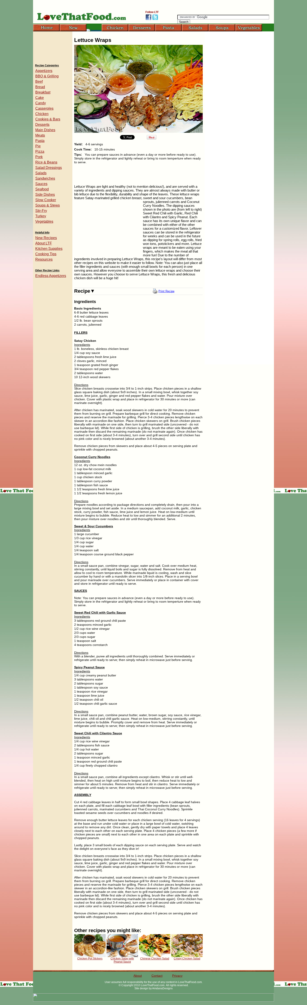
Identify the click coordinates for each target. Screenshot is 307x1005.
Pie (38, 146)
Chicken (42, 114)
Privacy (177, 975)
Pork (39, 157)
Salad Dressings (48, 168)
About (137, 975)
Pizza (39, 151)
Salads (41, 173)
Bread (40, 87)
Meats (40, 135)
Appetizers (43, 71)
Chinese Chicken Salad (154, 958)
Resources (44, 259)
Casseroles (44, 108)
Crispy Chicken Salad (187, 958)
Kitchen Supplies (48, 249)
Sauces (41, 184)
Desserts (42, 124)
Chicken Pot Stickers (89, 958)
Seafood (42, 189)
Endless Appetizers (50, 276)
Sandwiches (45, 178)
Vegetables (44, 221)
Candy (40, 103)
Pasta (39, 141)
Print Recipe (166, 291)
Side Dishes (45, 194)
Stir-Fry (41, 211)
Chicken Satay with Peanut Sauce (122, 960)
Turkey (40, 216)
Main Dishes (45, 130)
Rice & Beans (46, 162)
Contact (156, 975)
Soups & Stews (47, 205)
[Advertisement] (53, 46)
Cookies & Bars (47, 119)
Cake (39, 98)
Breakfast (42, 92)
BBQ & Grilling (47, 76)
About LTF (43, 243)
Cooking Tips (45, 254)
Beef (39, 81)
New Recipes (46, 238)
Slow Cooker (45, 200)
